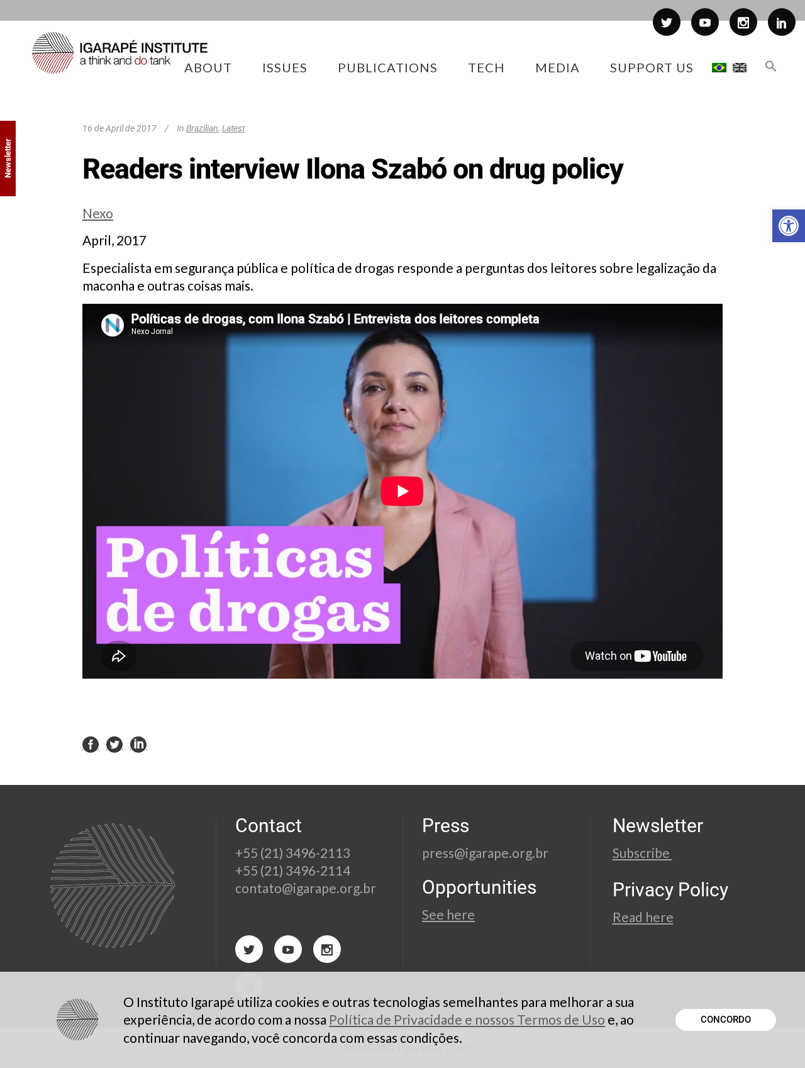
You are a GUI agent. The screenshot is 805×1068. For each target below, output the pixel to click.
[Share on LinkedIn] (138, 743)
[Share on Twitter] (114, 743)
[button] (788, 225)
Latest (233, 128)
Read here (643, 917)
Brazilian (202, 128)
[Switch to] (719, 67)
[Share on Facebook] (90, 743)
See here (448, 914)
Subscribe (642, 852)
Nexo (97, 213)
